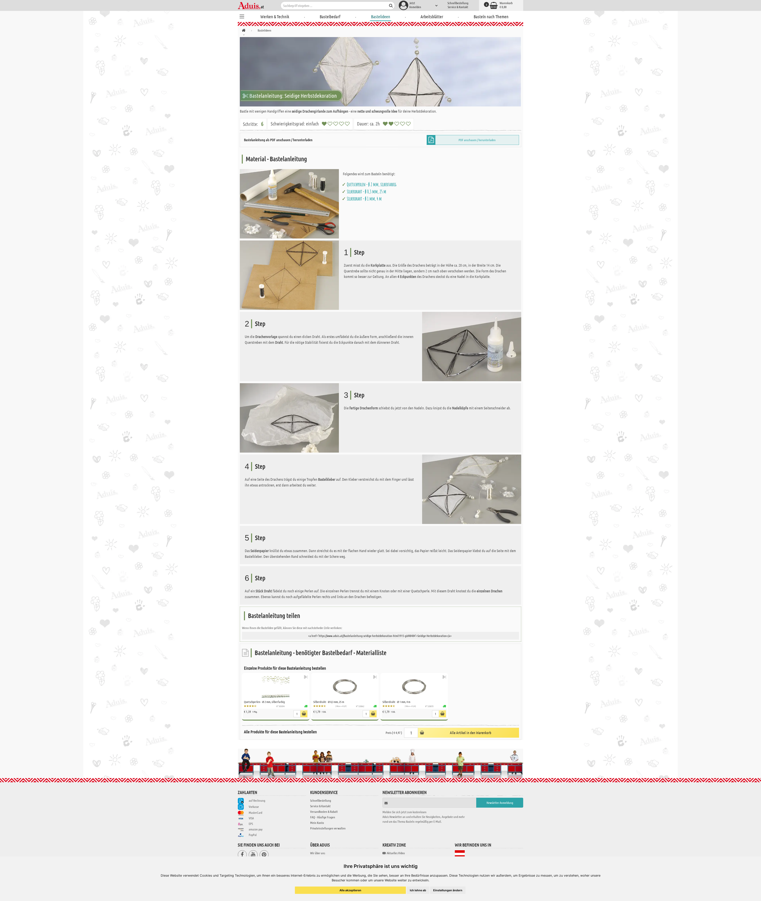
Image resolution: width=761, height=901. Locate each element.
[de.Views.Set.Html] (306, 677)
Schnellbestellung (457, 3)
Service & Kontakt (458, 7)
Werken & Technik (274, 16)
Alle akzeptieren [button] (350, 890)
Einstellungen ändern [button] (447, 890)
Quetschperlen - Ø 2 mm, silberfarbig (371, 184)
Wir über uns (317, 853)
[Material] (289, 203)
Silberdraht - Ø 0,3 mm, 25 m (366, 191)
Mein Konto (317, 822)
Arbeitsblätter (432, 16)
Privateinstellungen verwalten (328, 828)
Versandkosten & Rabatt (324, 811)
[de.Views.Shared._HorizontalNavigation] (244, 31)
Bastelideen (380, 16)
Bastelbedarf (330, 16)
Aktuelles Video (396, 853)
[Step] (289, 275)
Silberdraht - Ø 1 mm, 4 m (364, 199)
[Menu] (242, 16)
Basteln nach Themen (491, 16)
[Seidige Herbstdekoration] (380, 71)
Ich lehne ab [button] (418, 890)
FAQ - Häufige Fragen (322, 817)
